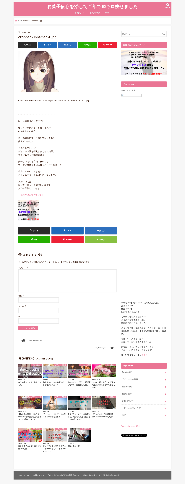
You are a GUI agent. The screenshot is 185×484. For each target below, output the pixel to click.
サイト (21, 317)
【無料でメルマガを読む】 (31, 195)
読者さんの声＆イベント (133, 408)
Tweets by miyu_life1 (130, 426)
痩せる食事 (127, 394)
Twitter (107, 13)
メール (22, 306)
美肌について (128, 401)
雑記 (124, 415)
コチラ (145, 355)
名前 (21, 296)
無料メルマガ (95, 13)
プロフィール (80, 13)
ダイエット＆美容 (130, 379)
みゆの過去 (127, 372)
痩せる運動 (127, 386)
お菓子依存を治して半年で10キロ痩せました (92, 6)
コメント (23, 268)
